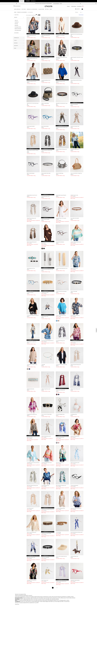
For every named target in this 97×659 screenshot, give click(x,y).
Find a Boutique (79, 6)
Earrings (16, 23)
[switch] (38, 15)
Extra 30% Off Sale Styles (44, 3)
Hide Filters (16, 14)
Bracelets (16, 25)
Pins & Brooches (18, 30)
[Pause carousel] (95, 3)
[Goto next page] (57, 588)
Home (15, 12)
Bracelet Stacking (18, 28)
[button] (82, 9)
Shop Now (52, 3)
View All (16, 20)
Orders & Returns (73, 6)
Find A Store (81, 14)
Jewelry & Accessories (22, 12)
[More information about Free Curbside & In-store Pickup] (36, 14)
